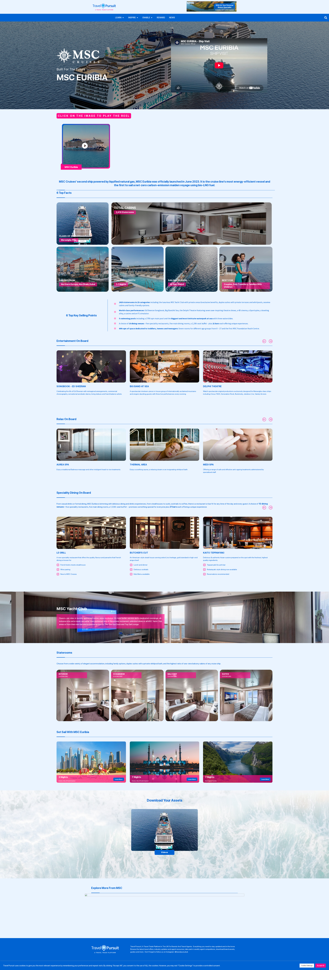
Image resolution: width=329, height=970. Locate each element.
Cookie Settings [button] (307, 966)
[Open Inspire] (137, 17)
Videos (164, 852)
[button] (264, 341)
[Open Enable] (152, 17)
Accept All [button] (320, 966)
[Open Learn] (123, 17)
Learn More (118, 779)
